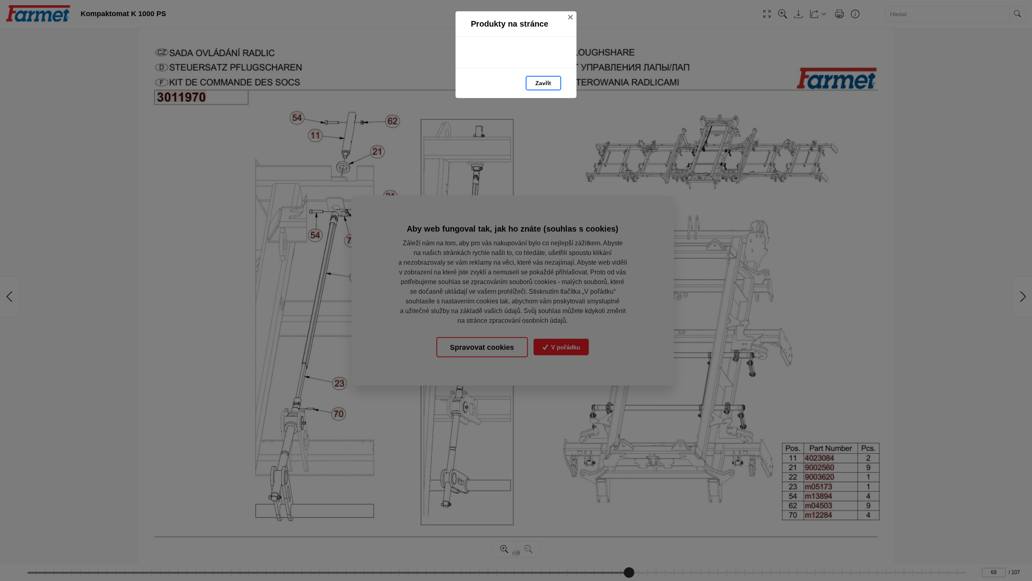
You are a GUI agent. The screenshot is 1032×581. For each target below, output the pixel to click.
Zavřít (543, 83)
